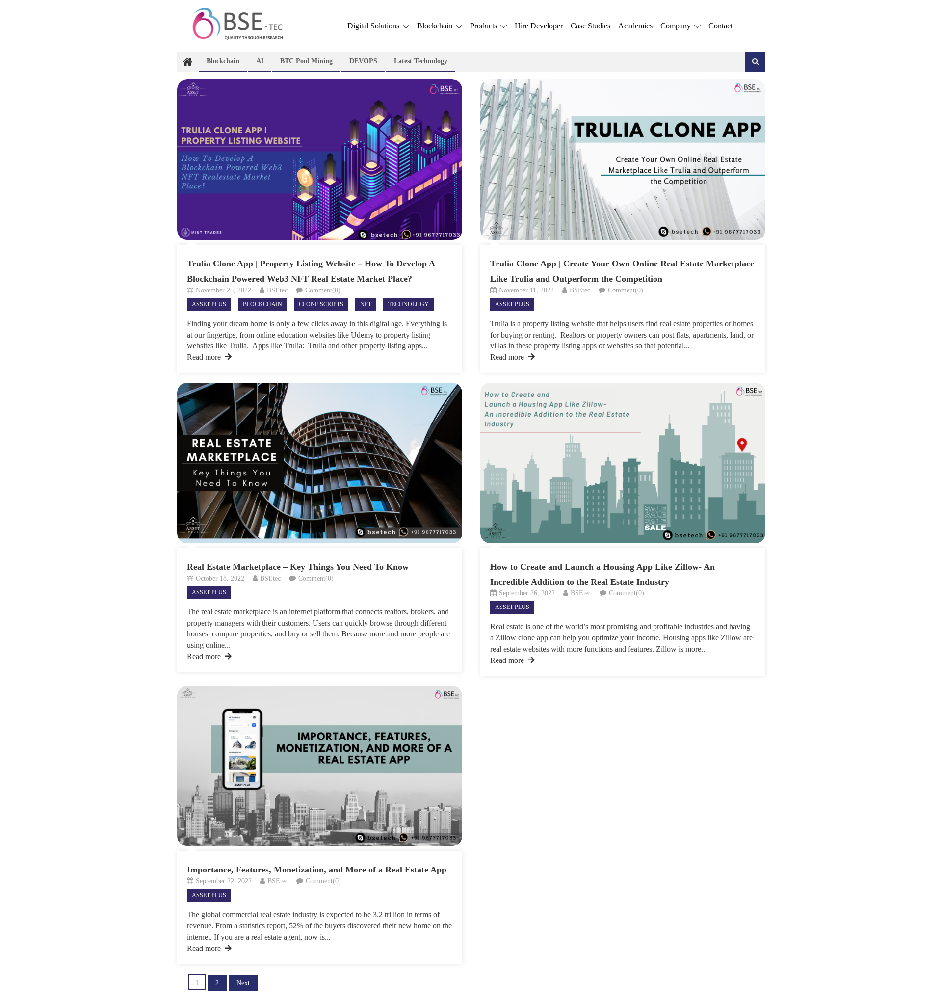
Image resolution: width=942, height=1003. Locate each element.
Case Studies (590, 26)
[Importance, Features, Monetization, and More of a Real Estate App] (319, 766)
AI (259, 61)
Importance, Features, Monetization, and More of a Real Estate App (316, 869)
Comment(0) (322, 290)
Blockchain (435, 26)
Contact (720, 26)
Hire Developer (539, 26)
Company (676, 26)
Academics (635, 26)
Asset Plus (209, 304)
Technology (408, 304)
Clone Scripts (321, 304)
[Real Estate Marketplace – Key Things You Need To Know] (319, 463)
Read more (204, 357)
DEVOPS (363, 61)
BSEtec (277, 290)
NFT (365, 304)
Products (484, 26)
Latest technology (420, 61)
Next (243, 983)
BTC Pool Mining (306, 61)
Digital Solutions (374, 26)
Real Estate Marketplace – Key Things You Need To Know (298, 567)
